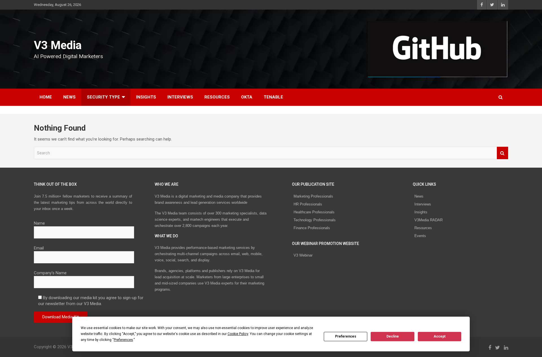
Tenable (273, 97)
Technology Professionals (315, 220)
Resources (217, 97)
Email (39, 248)
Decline (392, 336)
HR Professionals (308, 204)
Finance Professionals (312, 228)
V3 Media (58, 45)
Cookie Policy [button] (238, 334)
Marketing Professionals (313, 196)
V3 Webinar (303, 255)
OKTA (246, 97)
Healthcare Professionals (314, 212)
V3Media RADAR (428, 220)
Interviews (180, 97)
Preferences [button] (123, 340)
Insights (146, 97)
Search (502, 153)
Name (39, 223)
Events (420, 236)
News (69, 97)
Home (46, 97)
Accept (439, 336)
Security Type (103, 97)
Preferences (345, 336)
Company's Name (50, 272)
